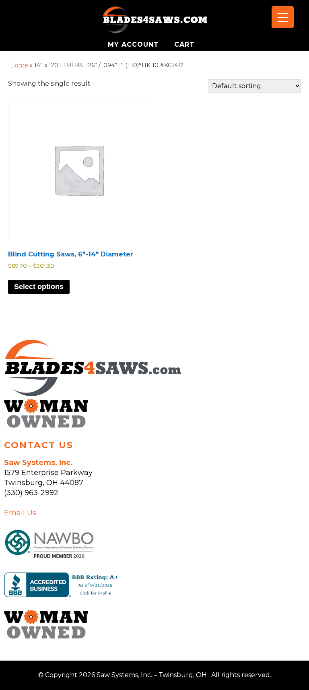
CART (184, 44)
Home (19, 65)
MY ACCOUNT (134, 44)
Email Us (20, 512)
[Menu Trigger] (283, 17)
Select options (39, 287)
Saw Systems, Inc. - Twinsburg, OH (154, 22)
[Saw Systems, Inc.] (92, 393)
